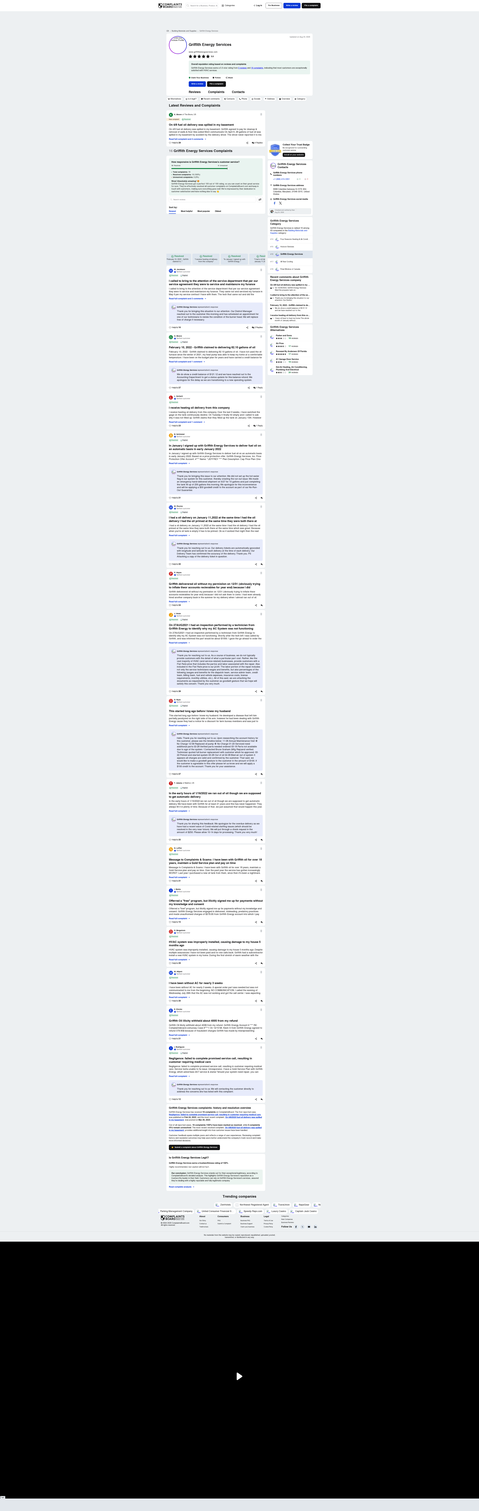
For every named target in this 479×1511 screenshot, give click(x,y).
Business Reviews (287, 1222)
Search (187, 6)
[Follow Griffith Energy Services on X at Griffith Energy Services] (280, 203)
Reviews (195, 92)
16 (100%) (186, 175)
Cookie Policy (268, 1227)
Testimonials (203, 1227)
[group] (174, 99)
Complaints (216, 92)
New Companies (287, 1219)
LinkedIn (315, 1227)
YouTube (309, 1227)
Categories (230, 5)
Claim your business (247, 1227)
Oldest (218, 211)
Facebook (296, 1227)
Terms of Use (268, 1220)
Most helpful (186, 211)
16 (181, 172)
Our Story (202, 1220)
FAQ (219, 1220)
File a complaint (216, 84)
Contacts (238, 92)
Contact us (203, 1223)
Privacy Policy (268, 1223)
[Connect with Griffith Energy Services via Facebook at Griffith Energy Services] (274, 203)
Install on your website (294, 155)
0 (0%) (186, 177)
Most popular (203, 211)
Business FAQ (245, 1220)
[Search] (202, 5)
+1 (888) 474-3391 (281, 179)
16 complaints (257, 68)
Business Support (246, 1223)
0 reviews (242, 68)
